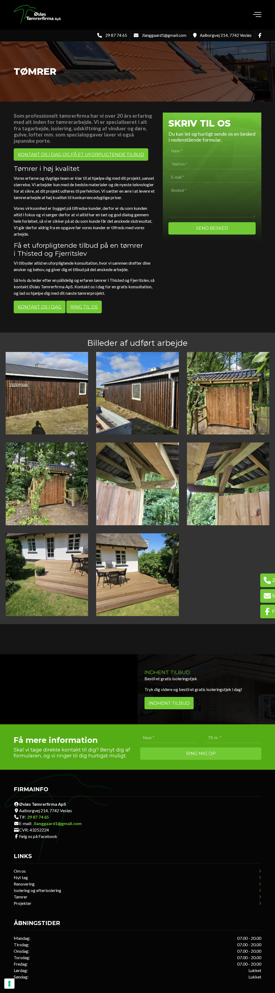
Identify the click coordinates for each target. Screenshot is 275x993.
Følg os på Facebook (38, 836)
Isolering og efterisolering (37, 890)
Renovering (24, 884)
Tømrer (20, 897)
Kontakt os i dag (39, 307)
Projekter (22, 903)
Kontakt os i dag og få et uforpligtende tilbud (81, 154)
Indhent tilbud (169, 703)
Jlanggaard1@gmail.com (164, 35)
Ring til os (84, 307)
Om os (20, 871)
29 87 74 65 (116, 35)
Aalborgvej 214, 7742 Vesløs (226, 35)
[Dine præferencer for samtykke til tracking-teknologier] (9, 983)
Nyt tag (21, 877)
